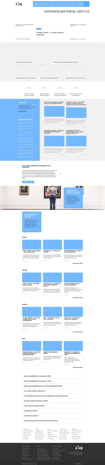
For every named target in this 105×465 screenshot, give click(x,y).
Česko (51, 4)
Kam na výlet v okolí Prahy (56, 455)
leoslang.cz (81, 463)
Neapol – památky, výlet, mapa (42, 455)
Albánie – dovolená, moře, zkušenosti (25, 132)
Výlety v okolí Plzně (55, 453)
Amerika (73, 4)
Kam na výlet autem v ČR (56, 452)
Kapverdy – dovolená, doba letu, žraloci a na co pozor (26, 157)
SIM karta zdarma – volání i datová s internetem (25, 129)
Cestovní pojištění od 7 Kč (41, 4)
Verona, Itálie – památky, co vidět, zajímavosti (27, 126)
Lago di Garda (24, 457)
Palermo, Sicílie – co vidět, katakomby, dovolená (25, 135)
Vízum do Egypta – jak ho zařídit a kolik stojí (26, 150)
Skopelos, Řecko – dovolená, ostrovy (43, 459)
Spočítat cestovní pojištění (28, 181)
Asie (62, 4)
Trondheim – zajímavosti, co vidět (58, 450)
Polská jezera (24, 453)
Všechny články (23, 111)
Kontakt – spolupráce (56, 459)
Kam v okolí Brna (55, 448)
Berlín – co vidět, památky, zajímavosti (25, 138)
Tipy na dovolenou (29, 229)
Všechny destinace (78, 263)
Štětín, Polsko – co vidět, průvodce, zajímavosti (25, 141)
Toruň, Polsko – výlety (26, 452)
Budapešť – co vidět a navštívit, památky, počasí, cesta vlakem (26, 153)
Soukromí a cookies (55, 457)
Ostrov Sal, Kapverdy (25, 455)
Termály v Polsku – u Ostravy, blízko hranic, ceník (26, 147)
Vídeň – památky (25, 450)
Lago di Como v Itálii (40, 448)
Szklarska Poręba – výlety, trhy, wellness (44, 457)
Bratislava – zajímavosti (26, 448)
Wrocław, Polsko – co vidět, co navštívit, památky (26, 123)
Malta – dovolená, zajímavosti (27, 459)
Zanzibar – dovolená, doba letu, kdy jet (25, 144)
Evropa (57, 4)
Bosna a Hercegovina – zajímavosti (43, 450)
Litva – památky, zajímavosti (42, 452)
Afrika (67, 4)
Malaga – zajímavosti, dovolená (42, 453)
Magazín (79, 4)
